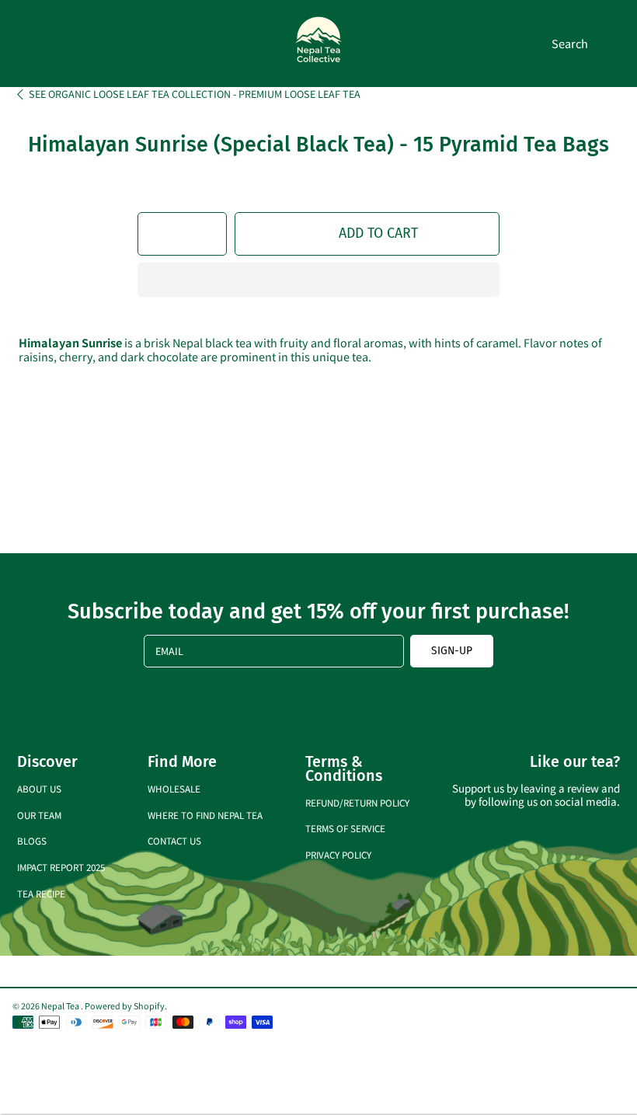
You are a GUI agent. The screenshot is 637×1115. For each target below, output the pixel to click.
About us (39, 788)
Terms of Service (345, 828)
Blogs (32, 840)
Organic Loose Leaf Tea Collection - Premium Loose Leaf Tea (194, 94)
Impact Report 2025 (61, 866)
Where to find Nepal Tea (205, 814)
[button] (318, 280)
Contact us (174, 840)
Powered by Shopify (125, 1005)
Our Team (39, 814)
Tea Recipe (41, 893)
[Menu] (24, 43)
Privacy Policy (338, 854)
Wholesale (174, 788)
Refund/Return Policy (357, 802)
